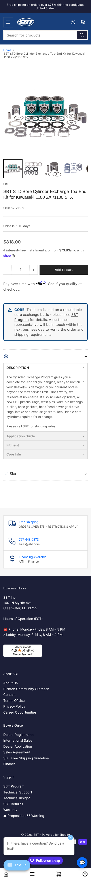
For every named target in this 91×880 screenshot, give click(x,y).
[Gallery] (45, 126)
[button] (45, 367)
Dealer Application (17, 746)
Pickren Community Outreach (26, 689)
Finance (9, 764)
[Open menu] (8, 22)
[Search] (82, 35)
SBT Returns (13, 804)
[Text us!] (17, 868)
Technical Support (17, 792)
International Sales (17, 740)
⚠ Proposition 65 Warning (23, 816)
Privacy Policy (14, 706)
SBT (6, 184)
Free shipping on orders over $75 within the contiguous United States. (45, 6)
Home (7, 50)
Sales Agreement (16, 752)
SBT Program (13, 786)
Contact (9, 695)
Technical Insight (16, 798)
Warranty (10, 810)
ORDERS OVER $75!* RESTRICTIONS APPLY (48, 526)
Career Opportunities (20, 712)
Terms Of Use (14, 701)
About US (10, 683)
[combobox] (45, 35)
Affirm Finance (29, 561)
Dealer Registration (18, 735)
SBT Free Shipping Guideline (26, 758)
